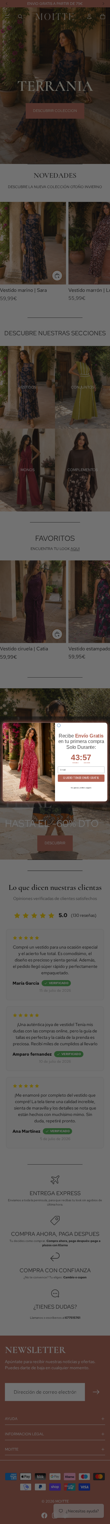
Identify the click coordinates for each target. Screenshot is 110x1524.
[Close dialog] (59, 725)
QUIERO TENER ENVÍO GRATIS (81, 778)
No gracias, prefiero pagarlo (81, 788)
